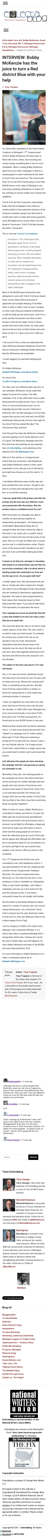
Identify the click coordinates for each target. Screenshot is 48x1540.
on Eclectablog (14, 448)
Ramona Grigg (9, 1353)
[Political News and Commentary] (25, 16)
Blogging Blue (9, 1315)
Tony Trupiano (11, 87)
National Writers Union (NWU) (16, 1423)
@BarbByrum (9, 1266)
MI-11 (21, 43)
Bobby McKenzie (31, 40)
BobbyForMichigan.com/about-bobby (20, 372)
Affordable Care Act (12, 40)
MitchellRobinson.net (29, 1223)
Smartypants (8, 1356)
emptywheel (8, 1328)
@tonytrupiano (11, 996)
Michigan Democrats (18, 47)
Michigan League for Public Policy (18, 1339)
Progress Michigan (11, 1349)
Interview (12, 43)
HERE (14, 1220)
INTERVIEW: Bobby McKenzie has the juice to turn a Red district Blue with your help (23, 69)
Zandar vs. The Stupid (12, 1377)
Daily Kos (6, 1321)
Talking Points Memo (12, 1367)
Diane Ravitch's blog (12, 1325)
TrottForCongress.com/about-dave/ (20, 381)
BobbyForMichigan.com (13, 961)
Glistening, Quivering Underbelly (17, 1335)
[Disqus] (24, 1039)
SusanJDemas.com (11, 1360)
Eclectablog (26, 1527)
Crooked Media (9, 1318)
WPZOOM (19, 1534)
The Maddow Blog (11, 1370)
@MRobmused (37, 1220)
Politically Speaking (11, 1346)
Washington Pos (26, 452)
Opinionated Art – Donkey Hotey (17, 1342)
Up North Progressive (13, 1374)
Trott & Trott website (27, 234)
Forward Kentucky (11, 1332)
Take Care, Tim (9, 1363)
